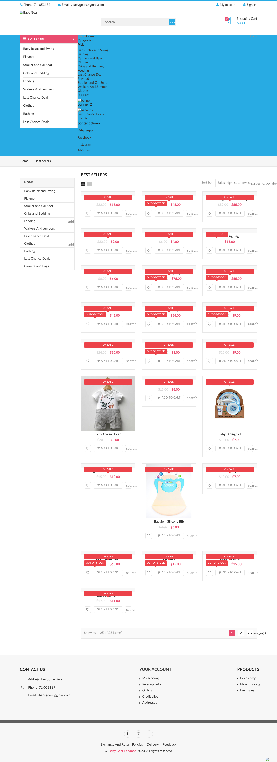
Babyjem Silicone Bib (169, 521)
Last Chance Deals (36, 122)
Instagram (85, 145)
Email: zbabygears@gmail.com (82, 5)
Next (250, 633)
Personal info (151, 684)
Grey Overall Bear (108, 434)
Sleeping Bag (230, 236)
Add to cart (110, 213)
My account (150, 678)
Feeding (28, 81)
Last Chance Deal (35, 97)
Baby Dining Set (229, 434)
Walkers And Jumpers (38, 89)
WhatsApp (85, 130)
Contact (83, 118)
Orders (147, 690)
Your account (155, 670)
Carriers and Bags (90, 58)
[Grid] (83, 184)
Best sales (247, 690)
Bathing (28, 114)
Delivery (153, 744)
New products (250, 684)
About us (84, 150)
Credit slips (150, 696)
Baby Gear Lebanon (122, 751)
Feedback (169, 744)
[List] (89, 184)
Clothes (28, 105)
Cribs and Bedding (36, 73)
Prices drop (248, 678)
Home (90, 36)
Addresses (149, 702)
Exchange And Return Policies (122, 744)
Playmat (28, 57)
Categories (85, 40)
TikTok (149, 734)
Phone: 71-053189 (36, 5)
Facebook (84, 137)
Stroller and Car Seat (37, 65)
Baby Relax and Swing (38, 49)
